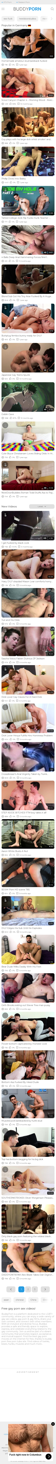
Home (7, 1434)
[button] (49, 18)
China (33, 1300)
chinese (20, 1300)
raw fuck (8, 18)
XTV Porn (7, 2)
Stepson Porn (24, 2)
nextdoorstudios (27, 18)
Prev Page (10, 1289)
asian (6, 1300)
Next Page (45, 1289)
